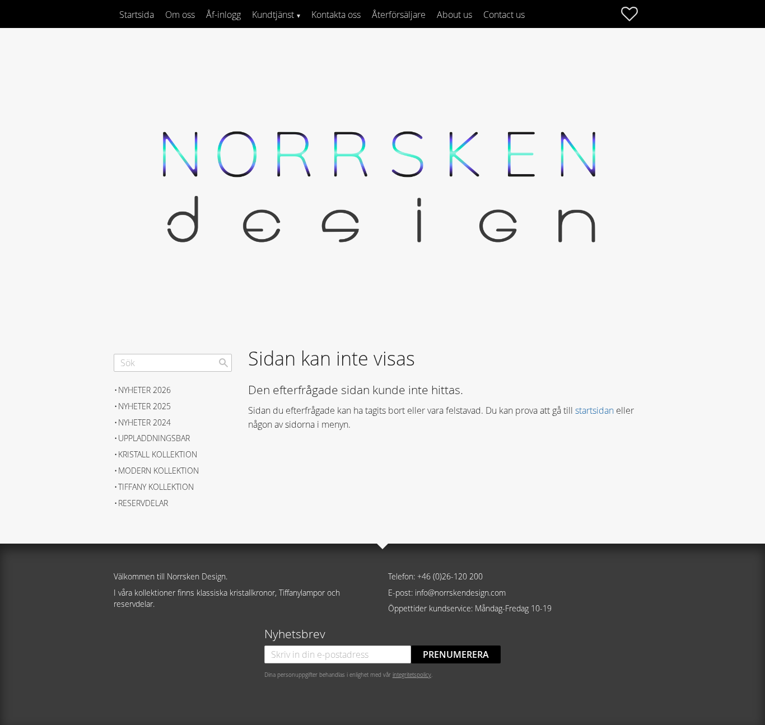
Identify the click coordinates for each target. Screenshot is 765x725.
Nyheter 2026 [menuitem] (144, 390)
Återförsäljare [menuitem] (399, 14)
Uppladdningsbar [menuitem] (154, 438)
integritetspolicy (412, 675)
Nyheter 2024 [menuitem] (144, 422)
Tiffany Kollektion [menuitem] (156, 486)
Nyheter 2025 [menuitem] (144, 406)
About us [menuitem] (454, 14)
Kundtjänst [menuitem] (273, 14)
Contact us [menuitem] (504, 14)
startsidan (594, 410)
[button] (635, 14)
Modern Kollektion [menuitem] (158, 470)
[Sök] (223, 362)
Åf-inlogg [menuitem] (223, 14)
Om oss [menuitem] (180, 14)
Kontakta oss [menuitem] (336, 14)
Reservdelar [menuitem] (143, 503)
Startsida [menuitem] (136, 14)
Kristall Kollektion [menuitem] (157, 454)
